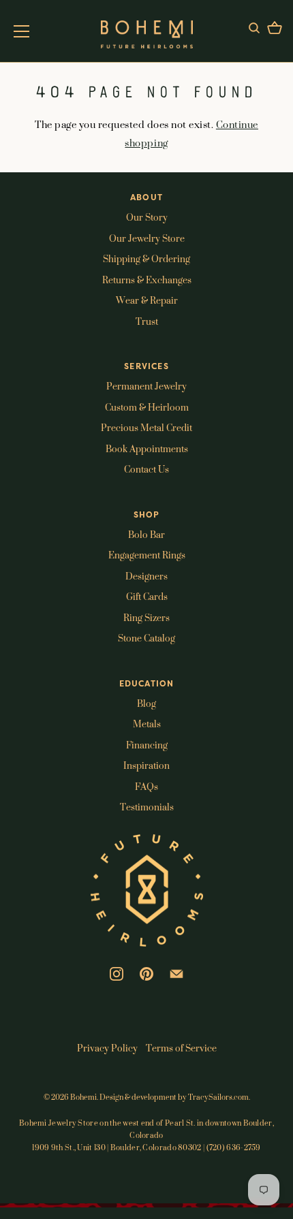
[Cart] (274, 30)
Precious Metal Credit (146, 427)
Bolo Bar (146, 534)
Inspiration (146, 765)
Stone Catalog (146, 638)
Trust (147, 321)
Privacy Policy (107, 1048)
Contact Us (146, 469)
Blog (146, 703)
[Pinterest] (146, 973)
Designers (146, 576)
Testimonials (147, 807)
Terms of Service (181, 1048)
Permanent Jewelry (146, 386)
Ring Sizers (146, 617)
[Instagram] (116, 973)
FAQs (146, 786)
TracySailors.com (218, 1097)
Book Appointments (147, 448)
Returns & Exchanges (146, 279)
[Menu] (22, 31)
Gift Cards (147, 596)
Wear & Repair (147, 300)
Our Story (147, 217)
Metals (147, 723)
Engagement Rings (146, 555)
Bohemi (83, 1097)
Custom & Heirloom (147, 407)
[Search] (254, 30)
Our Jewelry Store (147, 238)
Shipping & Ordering (146, 258)
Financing (147, 745)
